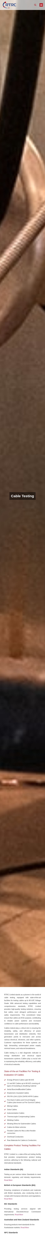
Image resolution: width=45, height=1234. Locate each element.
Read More (8, 1180)
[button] (41, 5)
